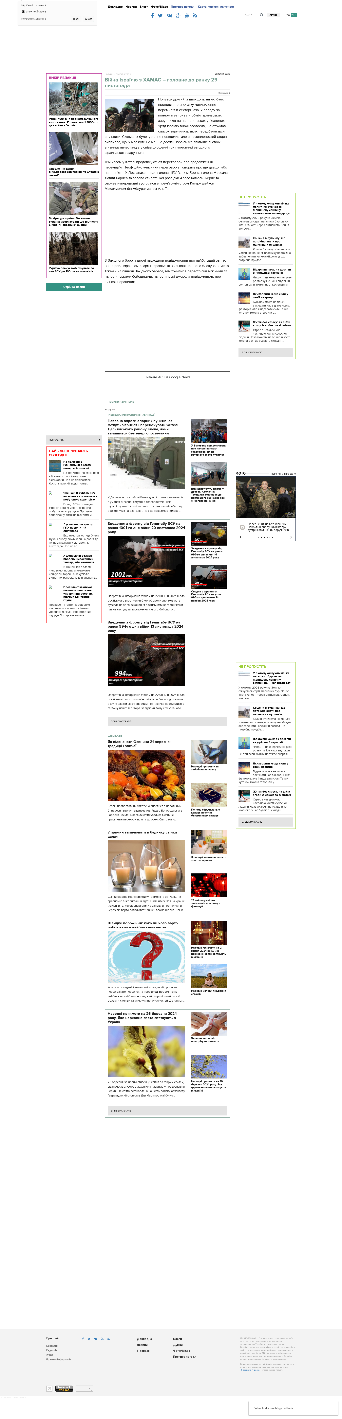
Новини (131, 7)
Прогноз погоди (182, 7)
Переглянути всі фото (283, 473)
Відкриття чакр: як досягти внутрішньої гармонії (272, 271)
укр (293, 15)
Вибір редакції (62, 78)
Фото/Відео (159, 7)
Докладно (115, 7)
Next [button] (291, 537)
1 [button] (258, 537)
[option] (265, 509)
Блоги (144, 7)
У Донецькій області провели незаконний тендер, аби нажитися (78, 559)
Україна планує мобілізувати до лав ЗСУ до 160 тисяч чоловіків (71, 270)
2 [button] (261, 537)
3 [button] (264, 537)
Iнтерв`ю (143, 1351)
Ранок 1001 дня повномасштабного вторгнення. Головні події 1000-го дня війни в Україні (74, 122)
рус (287, 15)
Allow (88, 19)
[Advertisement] (171, 44)
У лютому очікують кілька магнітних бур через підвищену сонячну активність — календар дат (271, 208)
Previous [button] (240, 537)
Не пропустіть (252, 197)
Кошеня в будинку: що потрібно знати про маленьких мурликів (269, 241)
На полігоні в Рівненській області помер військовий (77, 465)
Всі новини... (57, 440)
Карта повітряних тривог (216, 7)
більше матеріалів (121, 721)
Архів (273, 15)
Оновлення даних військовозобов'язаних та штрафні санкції (74, 172)
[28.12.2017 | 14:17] (265, 497)
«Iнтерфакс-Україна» (250, 1370)
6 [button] (272, 537)
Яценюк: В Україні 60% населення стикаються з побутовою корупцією (80, 496)
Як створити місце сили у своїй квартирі (270, 295)
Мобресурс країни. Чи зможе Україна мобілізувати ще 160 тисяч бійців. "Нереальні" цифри (73, 221)
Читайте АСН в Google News (167, 377)
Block (76, 19)
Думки (178, 1345)
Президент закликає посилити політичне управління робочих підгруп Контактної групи (78, 594)
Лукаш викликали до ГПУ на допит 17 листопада (78, 528)
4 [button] (267, 537)
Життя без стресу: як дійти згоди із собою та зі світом (272, 324)
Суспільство (122, 74)
